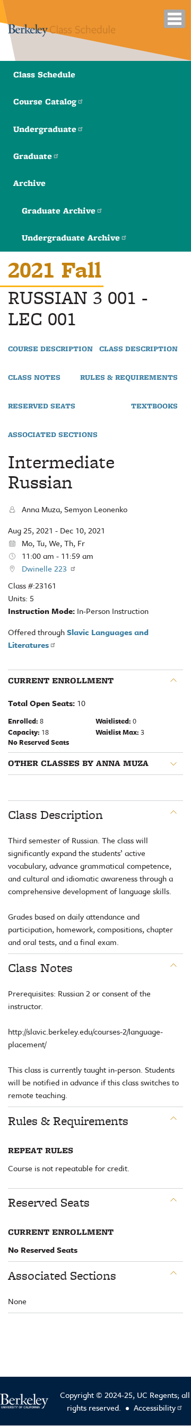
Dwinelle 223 (45, 568)
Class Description (138, 349)
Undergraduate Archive (71, 237)
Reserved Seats (41, 406)
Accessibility (155, 1407)
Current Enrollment (61, 680)
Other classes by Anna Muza (78, 763)
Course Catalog (44, 101)
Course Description (50, 349)
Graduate (32, 156)
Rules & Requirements (129, 377)
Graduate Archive (59, 210)
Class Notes (34, 377)
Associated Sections (53, 435)
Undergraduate (44, 129)
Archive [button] (29, 183)
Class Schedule (44, 74)
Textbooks (154, 406)
